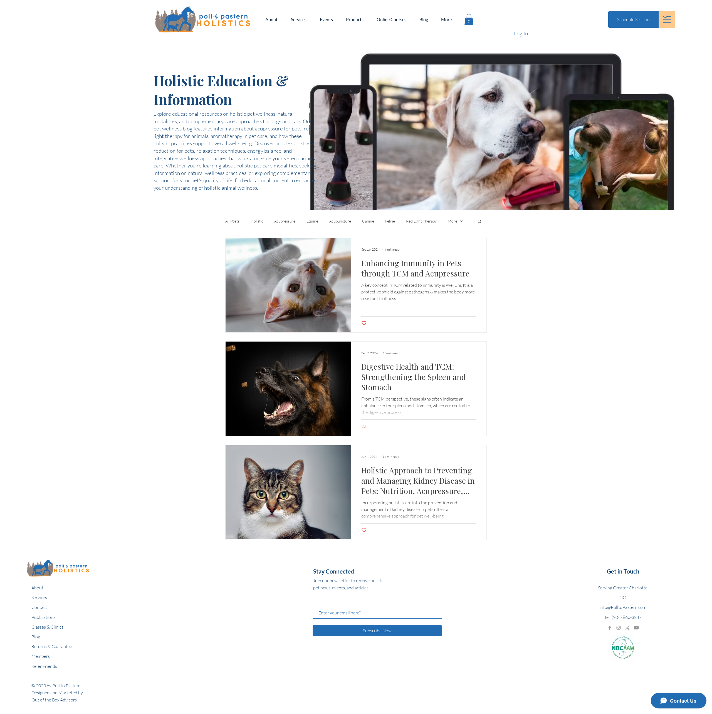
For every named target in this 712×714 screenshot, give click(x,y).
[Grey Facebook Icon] (609, 628)
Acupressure (284, 221)
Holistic (257, 221)
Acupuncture (340, 221)
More (452, 221)
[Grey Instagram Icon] (618, 628)
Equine (312, 221)
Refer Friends (44, 666)
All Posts (232, 221)
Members (40, 656)
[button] (667, 19)
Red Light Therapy (421, 221)
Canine (368, 221)
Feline (390, 221)
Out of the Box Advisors (54, 700)
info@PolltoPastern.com (623, 607)
